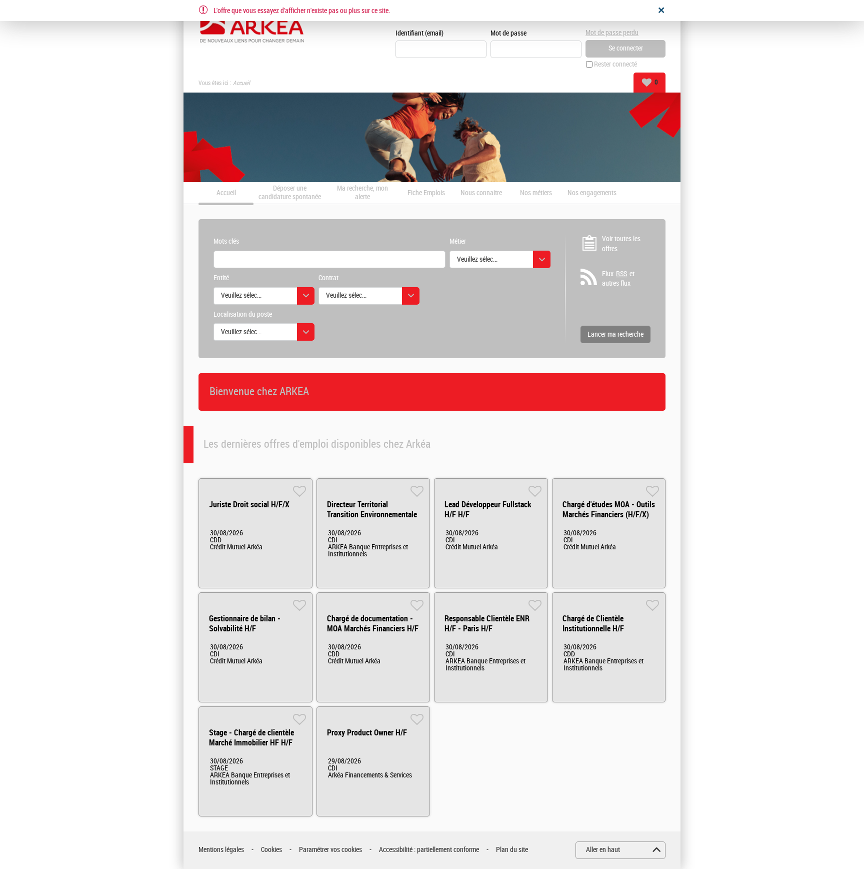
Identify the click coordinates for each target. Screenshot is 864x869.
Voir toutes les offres (621, 244)
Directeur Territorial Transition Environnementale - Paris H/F (372, 514)
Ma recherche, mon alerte (362, 193)
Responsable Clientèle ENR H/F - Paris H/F (487, 623)
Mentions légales (221, 849)
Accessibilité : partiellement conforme (429, 849)
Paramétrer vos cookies (330, 849)
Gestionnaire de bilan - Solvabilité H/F (244, 623)
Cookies (271, 849)
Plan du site (512, 849)
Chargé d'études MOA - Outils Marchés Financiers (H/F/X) (608, 509)
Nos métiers (536, 193)
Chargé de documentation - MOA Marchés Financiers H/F (372, 623)
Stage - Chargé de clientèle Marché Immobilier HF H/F (251, 737)
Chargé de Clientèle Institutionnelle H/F (593, 623)
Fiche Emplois (426, 193)
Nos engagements (592, 193)
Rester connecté (615, 64)
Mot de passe (508, 33)
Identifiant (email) (420, 33)
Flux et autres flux (618, 279)
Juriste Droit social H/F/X (249, 504)
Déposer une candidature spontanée (289, 193)
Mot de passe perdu (612, 33)
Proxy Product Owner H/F (367, 732)
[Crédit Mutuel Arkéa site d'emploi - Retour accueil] (252, 26)
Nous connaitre (481, 193)
